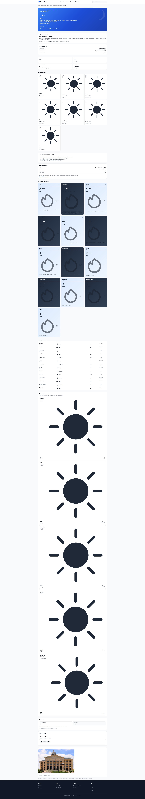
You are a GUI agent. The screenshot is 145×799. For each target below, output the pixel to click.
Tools (71, 1)
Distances (77, 1)
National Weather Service (52, 778)
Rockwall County (59, 5)
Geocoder (75, 787)
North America (43, 5)
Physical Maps (58, 785)
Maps (66, 1)
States (39, 787)
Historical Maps (58, 788)
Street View (75, 788)
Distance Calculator (77, 785)
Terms (92, 787)
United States (49, 5)
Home (39, 5)
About (92, 785)
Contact (92, 790)
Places (61, 1)
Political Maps (58, 787)
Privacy (92, 788)
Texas (54, 5)
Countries (40, 785)
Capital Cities (40, 788)
